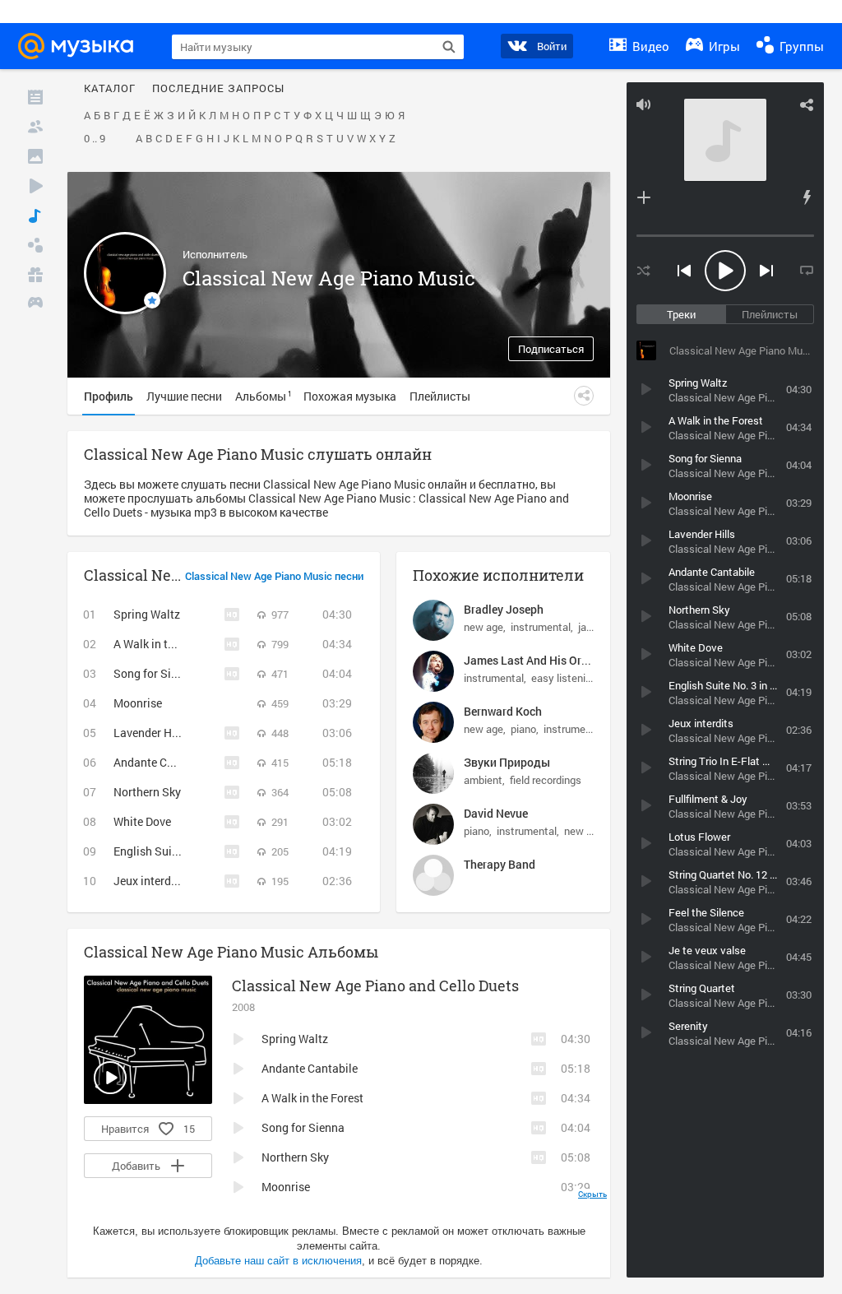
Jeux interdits (148, 880)
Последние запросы (218, 88)
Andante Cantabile (161, 762)
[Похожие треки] (806, 197)
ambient (483, 779)
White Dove (142, 821)
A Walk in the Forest (164, 644)
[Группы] (35, 245)
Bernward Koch (503, 711)
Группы (800, 46)
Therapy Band (499, 864)
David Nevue (496, 813)
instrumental (541, 626)
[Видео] (35, 186)
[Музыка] (35, 215)
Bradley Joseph (504, 609)
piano (523, 728)
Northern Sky (147, 792)
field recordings (545, 779)
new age (483, 626)
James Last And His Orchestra (542, 660)
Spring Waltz (146, 614)
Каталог (110, 88)
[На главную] (80, 46)
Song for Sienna (155, 673)
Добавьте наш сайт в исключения (278, 1261)
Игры (723, 46)
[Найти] (449, 47)
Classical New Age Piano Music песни (274, 576)
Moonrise (137, 703)
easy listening (564, 677)
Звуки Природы (507, 762)
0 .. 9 (94, 139)
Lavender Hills (150, 732)
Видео (649, 46)
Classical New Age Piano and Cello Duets (375, 985)
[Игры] (35, 304)
